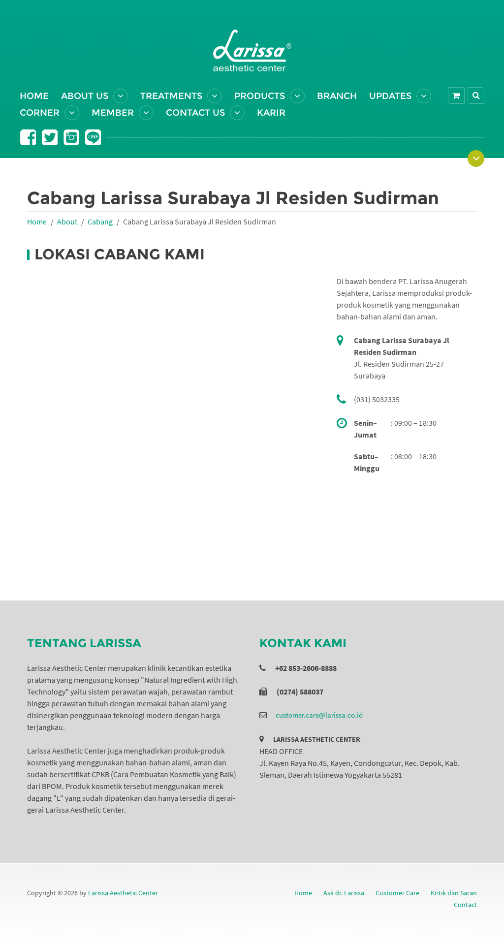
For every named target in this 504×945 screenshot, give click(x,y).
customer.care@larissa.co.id (319, 715)
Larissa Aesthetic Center (123, 892)
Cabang (100, 221)
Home (34, 96)
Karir (271, 112)
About (67, 221)
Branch (337, 96)
